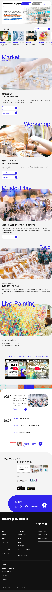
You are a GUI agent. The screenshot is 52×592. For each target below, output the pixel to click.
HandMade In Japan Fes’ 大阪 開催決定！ (29, 426)
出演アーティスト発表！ (24, 418)
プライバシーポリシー (6, 587)
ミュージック (5, 553)
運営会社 (23, 587)
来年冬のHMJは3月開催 (24, 433)
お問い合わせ (16, 587)
